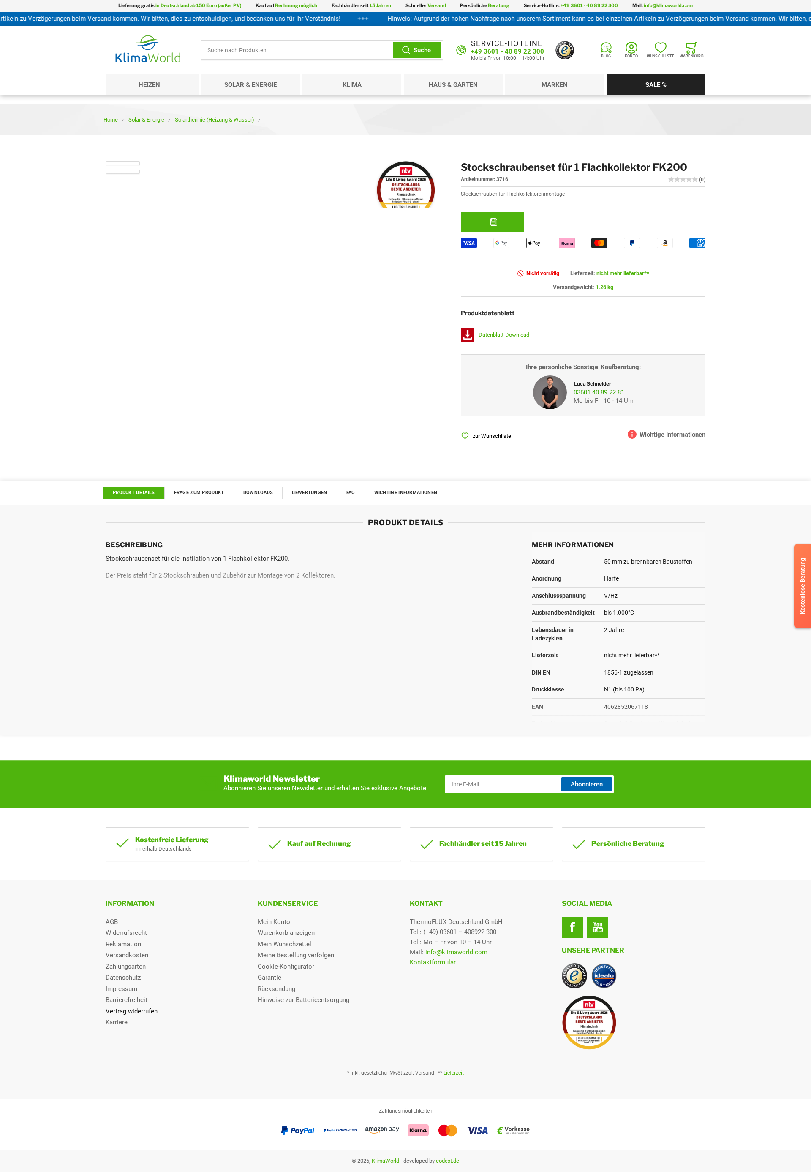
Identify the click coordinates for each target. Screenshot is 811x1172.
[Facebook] (572, 927)
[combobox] (322, 50)
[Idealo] (604, 975)
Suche (422, 50)
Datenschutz (123, 977)
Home (110, 119)
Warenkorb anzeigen (286, 933)
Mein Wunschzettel (284, 944)
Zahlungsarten (126, 966)
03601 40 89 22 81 (599, 392)
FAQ (350, 492)
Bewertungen (309, 492)
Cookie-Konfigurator (286, 966)
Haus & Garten (453, 85)
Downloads (258, 492)
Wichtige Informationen (406, 492)
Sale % (656, 85)
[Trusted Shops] (564, 50)
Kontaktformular (433, 962)
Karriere (117, 1022)
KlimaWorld (385, 1161)
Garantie (269, 977)
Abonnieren (587, 784)
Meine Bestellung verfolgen (296, 955)
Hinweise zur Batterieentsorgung (303, 1000)
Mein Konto (274, 922)
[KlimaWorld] (633, 1019)
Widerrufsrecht (126, 933)
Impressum (121, 989)
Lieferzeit (454, 1073)
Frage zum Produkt (199, 492)
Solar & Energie (250, 85)
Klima (352, 85)
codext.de (447, 1161)
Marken (555, 85)
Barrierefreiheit (126, 1000)
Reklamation (123, 944)
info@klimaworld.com (456, 952)
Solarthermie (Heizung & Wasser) (214, 119)
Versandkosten (127, 955)
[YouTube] (597, 927)
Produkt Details (134, 492)
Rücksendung (276, 989)
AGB (112, 922)
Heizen (149, 85)
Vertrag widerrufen (132, 1011)
